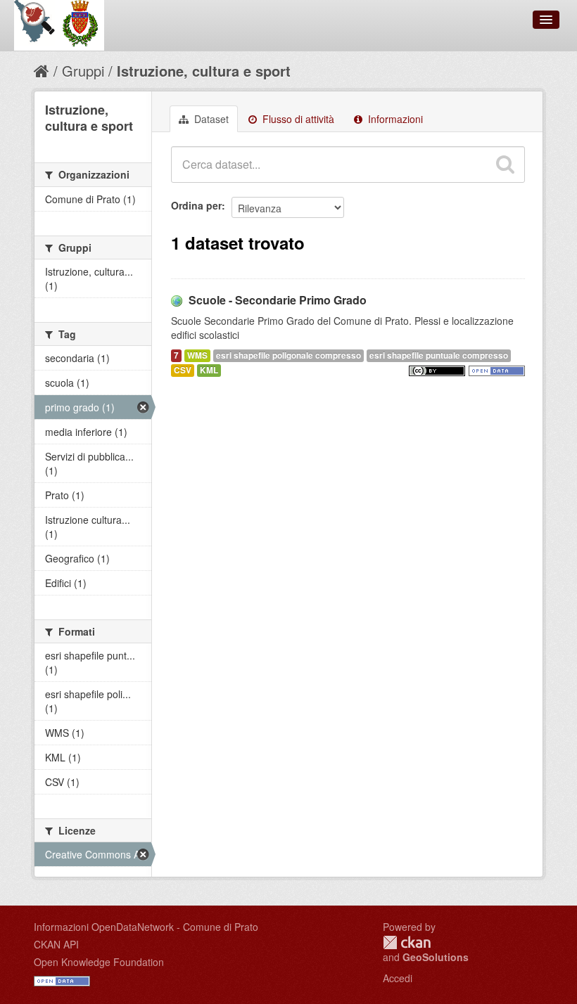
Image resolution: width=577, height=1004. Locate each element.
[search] (505, 164)
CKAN (407, 942)
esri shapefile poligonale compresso (288, 355)
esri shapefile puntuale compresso (438, 355)
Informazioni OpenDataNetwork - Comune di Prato (146, 927)
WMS (197, 355)
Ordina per (196, 205)
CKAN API (56, 944)
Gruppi (83, 70)
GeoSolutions (435, 957)
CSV (182, 370)
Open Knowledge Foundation (99, 962)
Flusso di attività (297, 119)
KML (209, 370)
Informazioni (394, 119)
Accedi (397, 978)
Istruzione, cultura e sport (204, 70)
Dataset (210, 119)
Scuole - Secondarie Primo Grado (278, 300)
